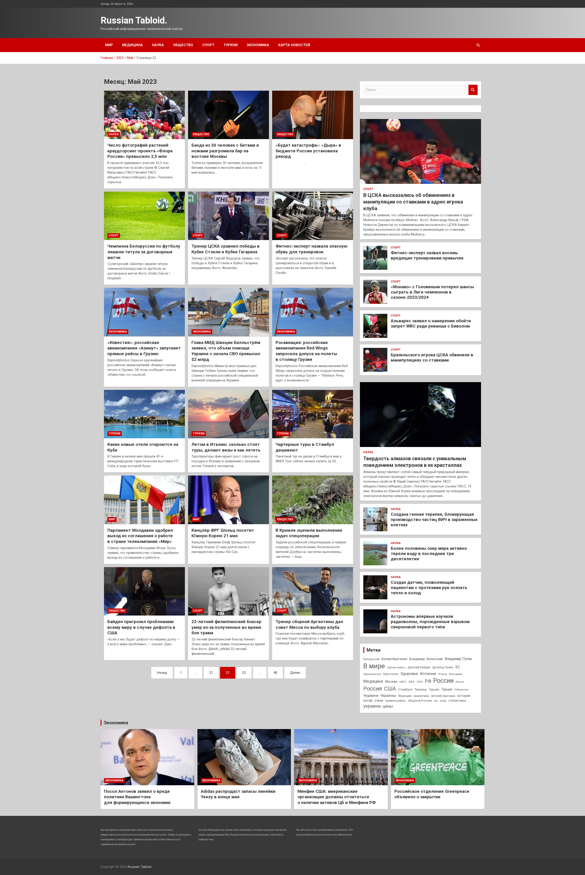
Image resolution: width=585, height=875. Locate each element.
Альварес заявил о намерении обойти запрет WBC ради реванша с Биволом (431, 323)
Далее (295, 673)
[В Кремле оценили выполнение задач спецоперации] (312, 500)
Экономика (258, 45)
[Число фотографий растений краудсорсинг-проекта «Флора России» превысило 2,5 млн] (144, 114)
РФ (428, 681)
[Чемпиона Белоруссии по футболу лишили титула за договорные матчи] (144, 215)
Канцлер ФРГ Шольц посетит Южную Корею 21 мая (222, 533)
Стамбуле (405, 689)
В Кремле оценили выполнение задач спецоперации (309, 533)
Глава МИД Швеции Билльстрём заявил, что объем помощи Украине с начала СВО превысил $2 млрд (225, 351)
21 (211, 673)
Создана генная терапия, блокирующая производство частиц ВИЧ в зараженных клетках (434, 519)
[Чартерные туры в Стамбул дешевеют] (312, 414)
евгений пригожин (443, 696)
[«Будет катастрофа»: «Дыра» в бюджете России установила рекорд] (312, 114)
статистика (457, 700)
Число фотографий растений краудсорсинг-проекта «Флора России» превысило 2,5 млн (140, 151)
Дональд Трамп (442, 667)
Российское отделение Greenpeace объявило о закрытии (431, 794)
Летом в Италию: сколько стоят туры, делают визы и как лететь (226, 447)
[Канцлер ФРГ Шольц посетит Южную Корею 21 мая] (228, 500)
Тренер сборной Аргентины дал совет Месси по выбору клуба (309, 624)
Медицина (132, 45)
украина (371, 706)
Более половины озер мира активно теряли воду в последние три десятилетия (429, 553)
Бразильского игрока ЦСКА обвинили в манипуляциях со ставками (432, 357)
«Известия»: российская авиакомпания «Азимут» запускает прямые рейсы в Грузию (144, 348)
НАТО (402, 681)
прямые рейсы (395, 700)
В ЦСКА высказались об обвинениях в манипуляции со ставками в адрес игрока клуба (413, 201)
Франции (405, 696)
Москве (391, 681)
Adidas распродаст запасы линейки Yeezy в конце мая (238, 794)
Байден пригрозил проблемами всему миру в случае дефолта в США (141, 627)
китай (367, 700)
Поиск (473, 90)
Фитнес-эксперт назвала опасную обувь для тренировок (311, 248)
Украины (388, 695)
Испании (428, 673)
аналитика (421, 696)
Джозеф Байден (419, 667)
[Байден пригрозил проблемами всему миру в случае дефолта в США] (144, 591)
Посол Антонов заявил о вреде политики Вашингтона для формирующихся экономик (137, 797)
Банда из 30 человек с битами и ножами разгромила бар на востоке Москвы (225, 151)
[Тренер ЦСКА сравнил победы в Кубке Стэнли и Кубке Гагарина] (228, 215)
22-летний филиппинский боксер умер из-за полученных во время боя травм (226, 627)
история (463, 696)
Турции (434, 689)
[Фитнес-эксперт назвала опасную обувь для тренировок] (312, 215)
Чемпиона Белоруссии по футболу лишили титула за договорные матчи (143, 251)
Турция (446, 689)
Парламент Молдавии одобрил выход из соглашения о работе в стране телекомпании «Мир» (140, 536)
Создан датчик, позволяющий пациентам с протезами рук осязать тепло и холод (429, 587)
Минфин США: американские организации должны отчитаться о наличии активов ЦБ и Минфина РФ (337, 797)
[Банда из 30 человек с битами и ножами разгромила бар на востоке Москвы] (228, 114)
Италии (442, 674)
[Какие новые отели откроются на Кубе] (144, 414)
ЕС (457, 667)
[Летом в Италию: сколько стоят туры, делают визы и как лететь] (228, 414)
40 (275, 673)
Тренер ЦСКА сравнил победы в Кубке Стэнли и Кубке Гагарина (225, 248)
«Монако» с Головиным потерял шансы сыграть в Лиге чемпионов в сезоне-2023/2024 (432, 292)
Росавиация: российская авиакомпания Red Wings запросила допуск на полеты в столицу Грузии (306, 351)
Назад (162, 673)
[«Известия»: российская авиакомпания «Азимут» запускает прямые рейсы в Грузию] (144, 312)
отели (378, 700)
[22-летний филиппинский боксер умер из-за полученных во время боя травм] (228, 591)
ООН (420, 681)
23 (244, 673)
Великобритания (394, 659)
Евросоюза (390, 674)
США (390, 689)
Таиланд (420, 689)
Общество (183, 45)
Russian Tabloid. (134, 20)
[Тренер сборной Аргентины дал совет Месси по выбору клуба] (312, 591)
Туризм (230, 45)
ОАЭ (411, 681)
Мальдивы (455, 674)
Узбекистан (461, 689)
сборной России (420, 700)
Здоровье (409, 673)
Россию (460, 681)
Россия (372, 688)
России (443, 680)
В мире (374, 666)
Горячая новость (396, 667)
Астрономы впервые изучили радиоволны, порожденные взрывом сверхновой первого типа (430, 621)
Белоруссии (371, 659)
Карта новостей (294, 45)
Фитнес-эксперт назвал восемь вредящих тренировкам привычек (427, 255)
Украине (370, 695)
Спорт (208, 45)
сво (436, 700)
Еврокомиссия (372, 674)
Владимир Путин (458, 659)
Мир (109, 45)
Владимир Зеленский (426, 659)
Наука (158, 45)
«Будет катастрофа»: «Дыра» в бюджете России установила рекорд (308, 151)
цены (388, 706)
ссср (443, 700)
